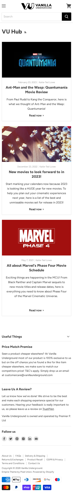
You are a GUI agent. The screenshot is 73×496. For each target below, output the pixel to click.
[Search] (66, 16)
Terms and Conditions (13, 463)
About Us (7, 455)
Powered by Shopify (43, 472)
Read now (35, 115)
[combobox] (32, 16)
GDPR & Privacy (54, 459)
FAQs (18, 455)
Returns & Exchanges (12, 459)
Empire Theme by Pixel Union (17, 472)
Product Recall (35, 459)
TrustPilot (48, 409)
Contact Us (34, 463)
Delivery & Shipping (35, 455)
